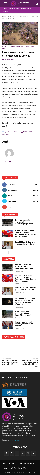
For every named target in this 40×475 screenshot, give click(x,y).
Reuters (6, 65)
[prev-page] (3, 252)
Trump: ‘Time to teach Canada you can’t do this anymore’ (24, 324)
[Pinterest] (14, 344)
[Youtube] (33, 453)
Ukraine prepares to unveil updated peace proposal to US (10, 362)
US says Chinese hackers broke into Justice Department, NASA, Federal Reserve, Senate (25, 234)
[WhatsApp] (20, 344)
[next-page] (7, 252)
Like (36, 184)
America (5, 225)
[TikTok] (23, 453)
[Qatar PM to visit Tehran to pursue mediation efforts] (7, 245)
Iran (4, 247)
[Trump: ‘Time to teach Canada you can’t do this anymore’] (7, 325)
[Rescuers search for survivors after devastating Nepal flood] (7, 222)
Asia (14, 16)
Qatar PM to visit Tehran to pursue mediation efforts (25, 243)
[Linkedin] (17, 453)
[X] (9, 344)
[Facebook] (4, 344)
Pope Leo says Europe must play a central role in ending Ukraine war (30, 363)
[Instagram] (12, 453)
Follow (35, 190)
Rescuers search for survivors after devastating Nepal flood (24, 222)
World (9, 16)
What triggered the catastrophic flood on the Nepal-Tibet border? (24, 313)
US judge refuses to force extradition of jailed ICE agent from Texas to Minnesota (25, 301)
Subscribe (34, 207)
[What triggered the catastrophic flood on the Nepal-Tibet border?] (7, 314)
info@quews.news (15, 440)
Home (4, 16)
